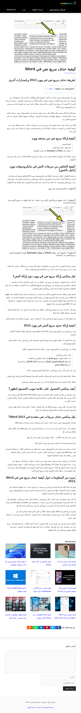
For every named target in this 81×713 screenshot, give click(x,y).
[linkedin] (41, 627)
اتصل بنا (38, 707)
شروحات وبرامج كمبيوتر (57, 10)
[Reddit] (30, 627)
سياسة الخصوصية (47, 707)
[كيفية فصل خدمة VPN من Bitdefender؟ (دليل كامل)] (40, 583)
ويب (23, 10)
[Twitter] (53, 627)
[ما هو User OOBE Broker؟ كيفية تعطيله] (15, 583)
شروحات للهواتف (37, 10)
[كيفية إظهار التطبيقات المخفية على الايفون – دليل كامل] (15, 610)
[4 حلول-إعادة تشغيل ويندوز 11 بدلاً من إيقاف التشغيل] (15, 557)
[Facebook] (58, 627)
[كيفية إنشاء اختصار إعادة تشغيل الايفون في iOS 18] (65, 583)
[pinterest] (47, 627)
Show (51, 89)
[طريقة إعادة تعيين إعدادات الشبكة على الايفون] (65, 557)
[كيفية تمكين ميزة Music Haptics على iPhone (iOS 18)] (65, 610)
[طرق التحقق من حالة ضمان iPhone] (40, 557)
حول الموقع (31, 707)
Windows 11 (11, 10)
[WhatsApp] (35, 627)
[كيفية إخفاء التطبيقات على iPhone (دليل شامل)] (40, 610)
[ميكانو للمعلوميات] (68, 3)
